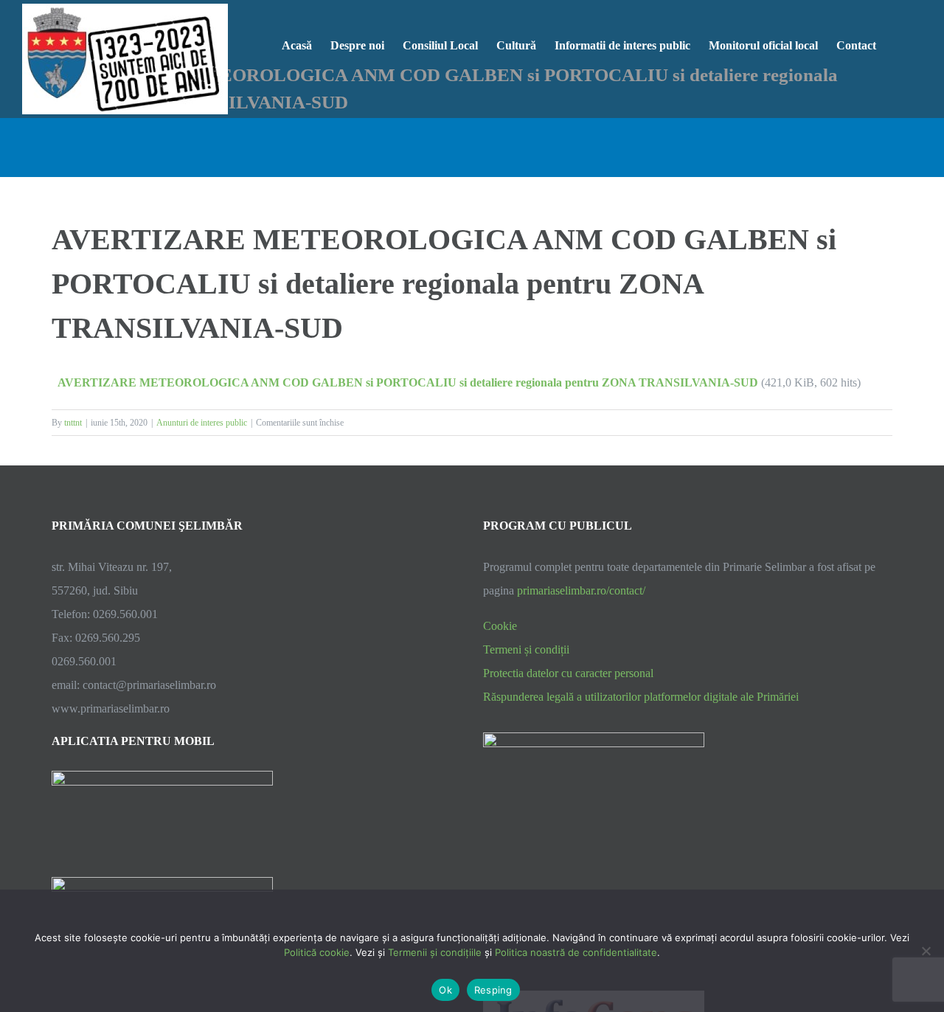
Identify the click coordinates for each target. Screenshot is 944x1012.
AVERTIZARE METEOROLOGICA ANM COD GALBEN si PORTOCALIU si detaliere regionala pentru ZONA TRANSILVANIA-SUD (408, 382)
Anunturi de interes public (201, 422)
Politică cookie (317, 952)
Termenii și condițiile (435, 952)
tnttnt (73, 422)
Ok (445, 990)
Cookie (500, 626)
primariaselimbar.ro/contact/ (581, 590)
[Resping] (925, 950)
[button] (899, 44)
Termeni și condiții (526, 649)
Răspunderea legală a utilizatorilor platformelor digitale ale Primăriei (641, 696)
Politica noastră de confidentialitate (576, 952)
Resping (493, 990)
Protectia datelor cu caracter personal (568, 673)
